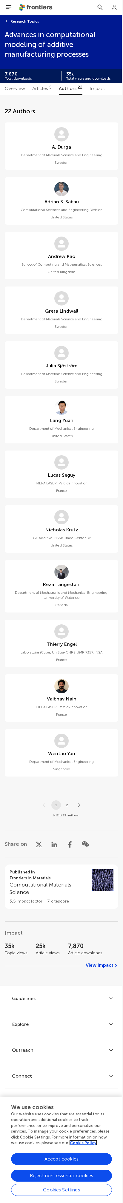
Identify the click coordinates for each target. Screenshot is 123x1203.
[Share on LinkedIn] (54, 844)
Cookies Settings (61, 1190)
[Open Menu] (8, 7)
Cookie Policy (83, 1143)
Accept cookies (61, 1159)
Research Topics (25, 21)
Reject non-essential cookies (61, 1175)
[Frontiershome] (36, 7)
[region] (61, 1150)
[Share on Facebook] (70, 844)
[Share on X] (39, 844)
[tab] (15, 89)
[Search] (100, 7)
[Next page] (79, 805)
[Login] (114, 7)
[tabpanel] (61, 540)
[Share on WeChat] (85, 844)
